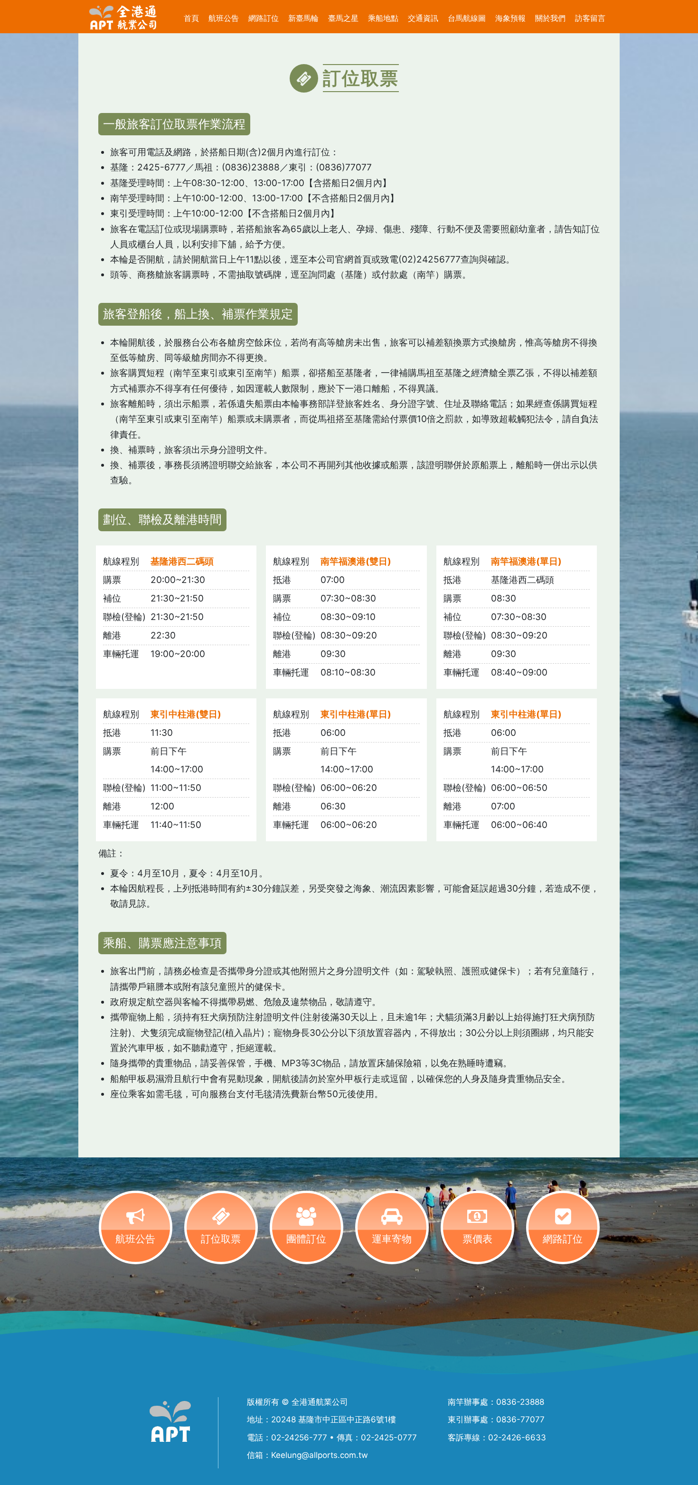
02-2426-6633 (517, 1437)
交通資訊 (423, 18)
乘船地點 (383, 18)
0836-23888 (520, 1402)
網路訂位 (263, 18)
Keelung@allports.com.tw (319, 1455)
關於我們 (550, 18)
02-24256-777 (299, 1437)
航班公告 (223, 18)
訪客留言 (590, 18)
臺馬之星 (343, 18)
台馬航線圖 (467, 18)
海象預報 (510, 18)
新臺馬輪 (303, 18)
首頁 (191, 18)
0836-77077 (520, 1419)
